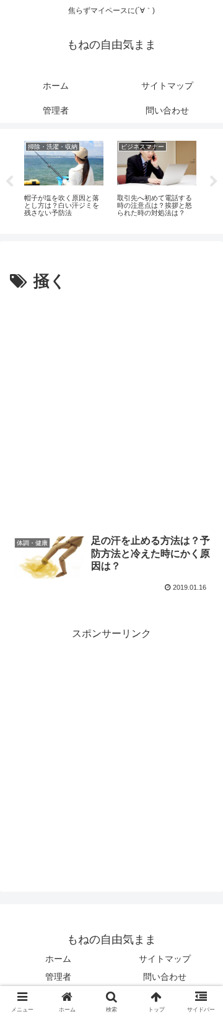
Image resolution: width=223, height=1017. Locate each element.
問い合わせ (164, 977)
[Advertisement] (111, 413)
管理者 (58, 977)
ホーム (58, 959)
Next (214, 181)
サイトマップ (165, 959)
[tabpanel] (64, 179)
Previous (9, 181)
